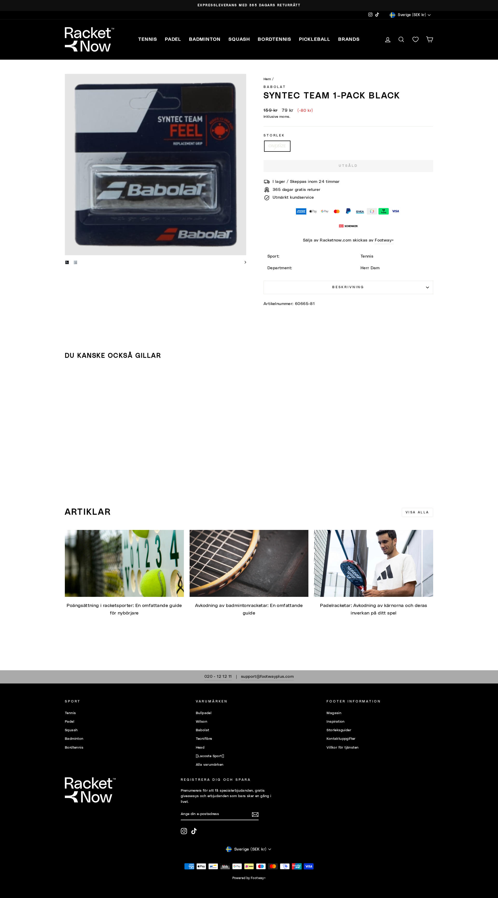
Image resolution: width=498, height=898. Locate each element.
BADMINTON (205, 39)
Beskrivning (348, 287)
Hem (267, 79)
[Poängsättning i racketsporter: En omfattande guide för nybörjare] (124, 563)
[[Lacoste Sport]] (210, 756)
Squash (71, 730)
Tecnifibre (204, 739)
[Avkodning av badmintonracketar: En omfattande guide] (249, 563)
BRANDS (349, 39)
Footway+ (384, 240)
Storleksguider (339, 730)
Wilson (201, 721)
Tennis (70, 713)
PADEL (173, 39)
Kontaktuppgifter (341, 739)
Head (200, 747)
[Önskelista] (415, 39)
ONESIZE (277, 146)
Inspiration (335, 721)
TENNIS (147, 39)
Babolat (275, 87)
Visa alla (417, 512)
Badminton (74, 739)
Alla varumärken (210, 764)
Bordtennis (274, 39)
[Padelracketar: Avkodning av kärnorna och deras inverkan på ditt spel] (373, 563)
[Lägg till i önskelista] (71, 378)
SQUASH (239, 39)
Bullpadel (204, 713)
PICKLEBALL (314, 39)
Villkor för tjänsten (342, 747)
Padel (69, 721)
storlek (274, 135)
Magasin (334, 713)
